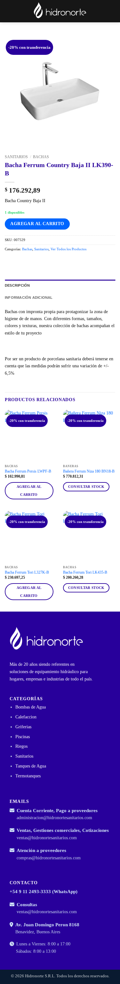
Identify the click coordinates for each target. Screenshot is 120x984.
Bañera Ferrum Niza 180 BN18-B (89, 471)
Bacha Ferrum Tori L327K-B (27, 572)
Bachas (41, 157)
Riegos (21, 746)
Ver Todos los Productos (68, 249)
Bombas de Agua (30, 707)
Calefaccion (25, 717)
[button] (101, 11)
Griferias (23, 726)
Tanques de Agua (30, 766)
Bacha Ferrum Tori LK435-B (85, 572)
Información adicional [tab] (29, 297)
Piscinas (22, 736)
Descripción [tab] (17, 285)
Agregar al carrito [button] (29, 490)
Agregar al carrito (37, 223)
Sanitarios (16, 157)
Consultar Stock (86, 486)
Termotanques (28, 776)
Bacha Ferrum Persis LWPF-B (28, 471)
